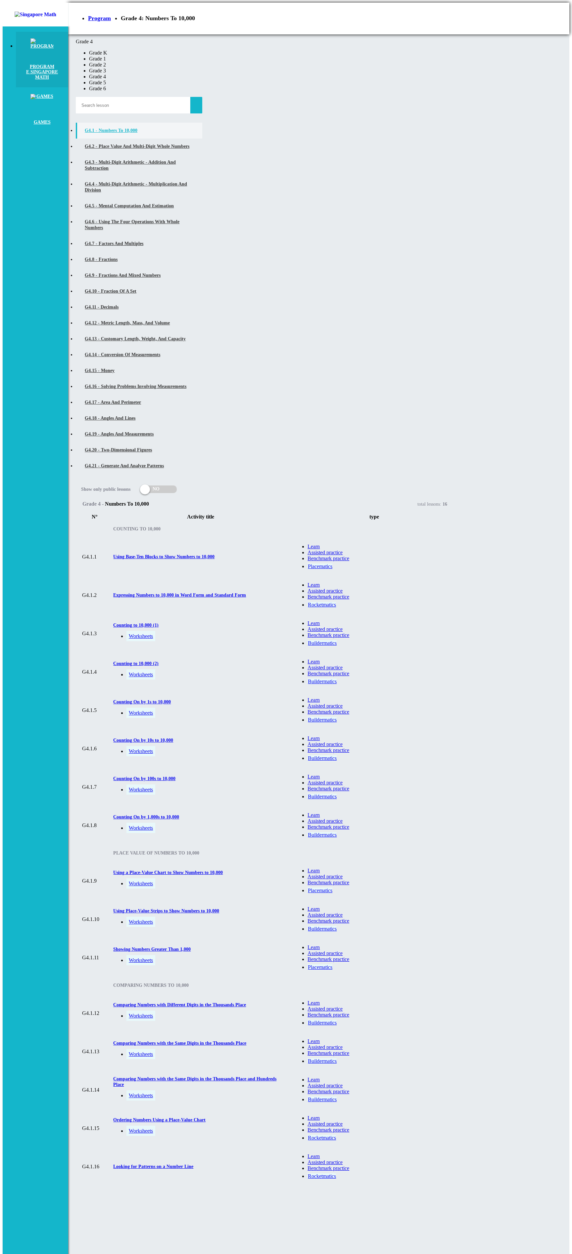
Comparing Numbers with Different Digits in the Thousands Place (179, 1004)
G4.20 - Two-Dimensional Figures (118, 449)
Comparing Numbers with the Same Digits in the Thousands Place (179, 1043)
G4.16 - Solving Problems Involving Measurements (135, 386)
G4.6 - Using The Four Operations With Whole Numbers (132, 224)
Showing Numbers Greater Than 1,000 (152, 949)
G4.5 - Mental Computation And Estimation (129, 205)
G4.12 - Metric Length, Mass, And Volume (127, 322)
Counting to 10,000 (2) (136, 663)
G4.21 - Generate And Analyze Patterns (124, 465)
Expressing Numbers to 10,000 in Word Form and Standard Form (179, 595)
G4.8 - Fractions (101, 259)
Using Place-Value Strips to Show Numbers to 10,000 (166, 910)
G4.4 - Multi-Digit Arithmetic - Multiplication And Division (136, 187)
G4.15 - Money (100, 370)
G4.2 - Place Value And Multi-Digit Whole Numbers (137, 146)
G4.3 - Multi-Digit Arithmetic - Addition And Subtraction (130, 165)
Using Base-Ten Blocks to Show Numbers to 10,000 (164, 556)
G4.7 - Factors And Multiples (114, 243)
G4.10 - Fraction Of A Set (110, 291)
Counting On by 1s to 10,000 (142, 701)
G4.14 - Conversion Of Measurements (122, 354)
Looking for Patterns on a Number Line (153, 1166)
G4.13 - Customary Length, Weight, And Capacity (135, 338)
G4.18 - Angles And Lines (110, 418)
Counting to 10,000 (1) (136, 625)
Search (196, 105)
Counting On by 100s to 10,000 (144, 778)
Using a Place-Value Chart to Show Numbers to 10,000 (168, 872)
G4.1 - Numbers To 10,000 (111, 130)
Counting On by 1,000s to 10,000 (146, 817)
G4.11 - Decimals (102, 307)
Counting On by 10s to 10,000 (143, 740)
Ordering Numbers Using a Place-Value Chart (159, 1119)
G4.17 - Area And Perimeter (113, 402)
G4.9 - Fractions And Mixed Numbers (123, 275)
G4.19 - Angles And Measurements (119, 434)
